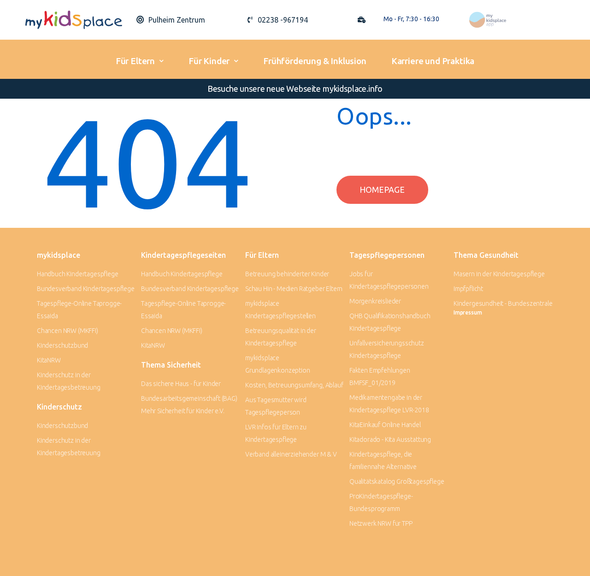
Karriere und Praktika (432, 61)
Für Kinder (209, 61)
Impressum (468, 312)
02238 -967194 (283, 20)
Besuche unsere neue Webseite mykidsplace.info (295, 88)
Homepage (382, 189)
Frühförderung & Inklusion (314, 61)
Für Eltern (135, 61)
